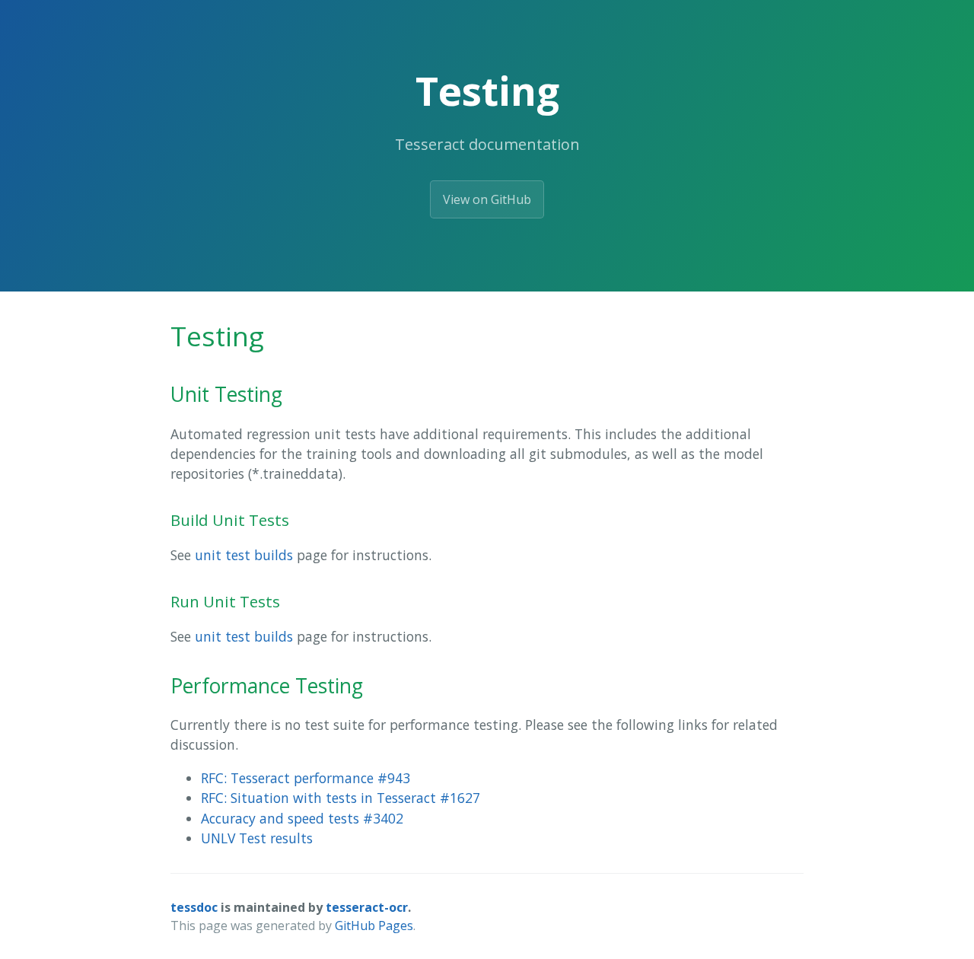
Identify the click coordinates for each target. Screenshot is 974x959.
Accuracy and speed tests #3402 (302, 818)
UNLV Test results (257, 838)
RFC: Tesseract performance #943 (305, 778)
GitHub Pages (374, 925)
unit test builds (244, 555)
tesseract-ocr (367, 907)
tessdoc (194, 907)
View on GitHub (487, 199)
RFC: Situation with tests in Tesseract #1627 (340, 798)
